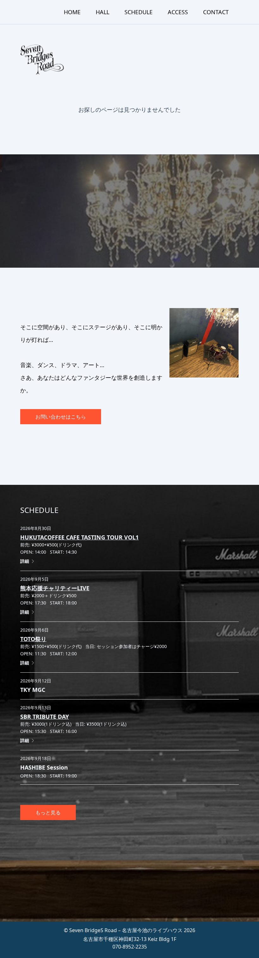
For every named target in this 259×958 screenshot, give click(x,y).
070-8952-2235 (129, 946)
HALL (102, 12)
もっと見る (48, 812)
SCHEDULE (138, 12)
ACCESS (178, 12)
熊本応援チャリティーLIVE (54, 588)
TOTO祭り (33, 639)
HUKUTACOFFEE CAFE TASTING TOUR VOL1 (79, 537)
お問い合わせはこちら (60, 416)
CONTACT (216, 12)
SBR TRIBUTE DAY (44, 716)
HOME (72, 12)
